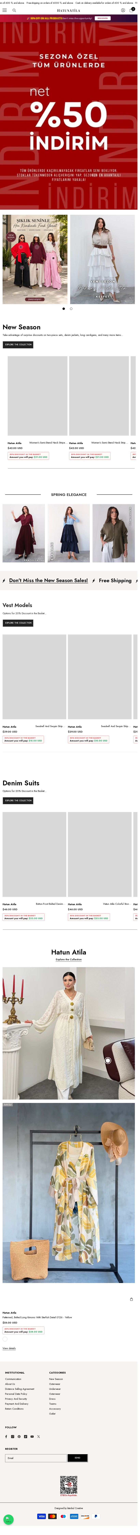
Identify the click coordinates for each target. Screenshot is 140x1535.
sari (5, 1339)
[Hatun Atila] (35, 259)
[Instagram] (12, 1436)
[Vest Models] (69, 615)
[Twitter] (38, 1436)
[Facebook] (6, 1436)
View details (9, 1348)
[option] (37, 409)
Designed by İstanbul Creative (69, 1508)
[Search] (14, 10)
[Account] (123, 10)
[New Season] (69, 336)
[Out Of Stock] (131, 1299)
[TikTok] (25, 1436)
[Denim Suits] (69, 792)
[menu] (5, 10)
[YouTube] (32, 1436)
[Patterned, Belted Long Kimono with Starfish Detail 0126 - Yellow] (70, 1204)
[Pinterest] (19, 1436)
